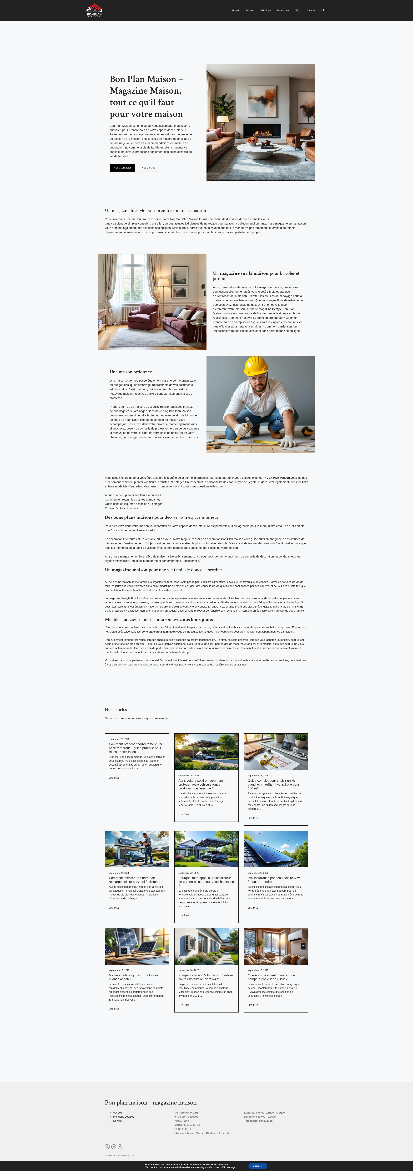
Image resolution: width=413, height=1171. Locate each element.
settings (231, 1167)
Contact (311, 10)
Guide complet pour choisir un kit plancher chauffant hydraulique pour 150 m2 (273, 784)
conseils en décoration (205, 539)
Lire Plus (114, 777)
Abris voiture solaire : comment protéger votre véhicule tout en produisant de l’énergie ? (200, 784)
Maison (250, 10)
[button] (322, 10)
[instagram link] (107, 1146)
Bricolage (266, 10)
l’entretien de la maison (232, 296)
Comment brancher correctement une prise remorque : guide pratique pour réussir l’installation (136, 748)
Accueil (236, 10)
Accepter (257, 1165)
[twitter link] (113, 1146)
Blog (297, 10)
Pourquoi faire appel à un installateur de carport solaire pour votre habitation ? (206, 881)
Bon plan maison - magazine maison (140, 10)
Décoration (283, 10)
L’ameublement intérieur (119, 639)
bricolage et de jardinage (130, 411)
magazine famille (214, 602)
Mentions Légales (123, 1116)
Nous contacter (122, 167)
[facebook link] (120, 1146)
